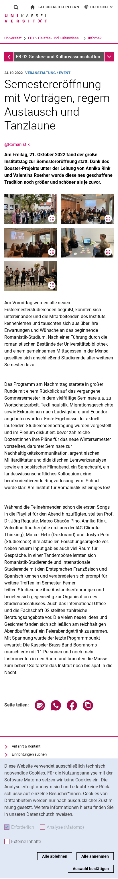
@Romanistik (17, 144)
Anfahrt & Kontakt (26, 746)
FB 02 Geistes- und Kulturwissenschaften (58, 56)
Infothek (95, 38)
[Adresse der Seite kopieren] (88, 709)
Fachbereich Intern (58, 7)
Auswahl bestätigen (91, 868)
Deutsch (102, 7)
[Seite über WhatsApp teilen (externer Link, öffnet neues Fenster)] (56, 709)
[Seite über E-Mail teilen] (40, 709)
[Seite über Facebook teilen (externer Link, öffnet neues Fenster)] (72, 709)
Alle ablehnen (54, 856)
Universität (12, 38)
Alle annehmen (95, 856)
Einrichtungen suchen (29, 754)
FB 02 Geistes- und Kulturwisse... (54, 38)
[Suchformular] (16, 7)
